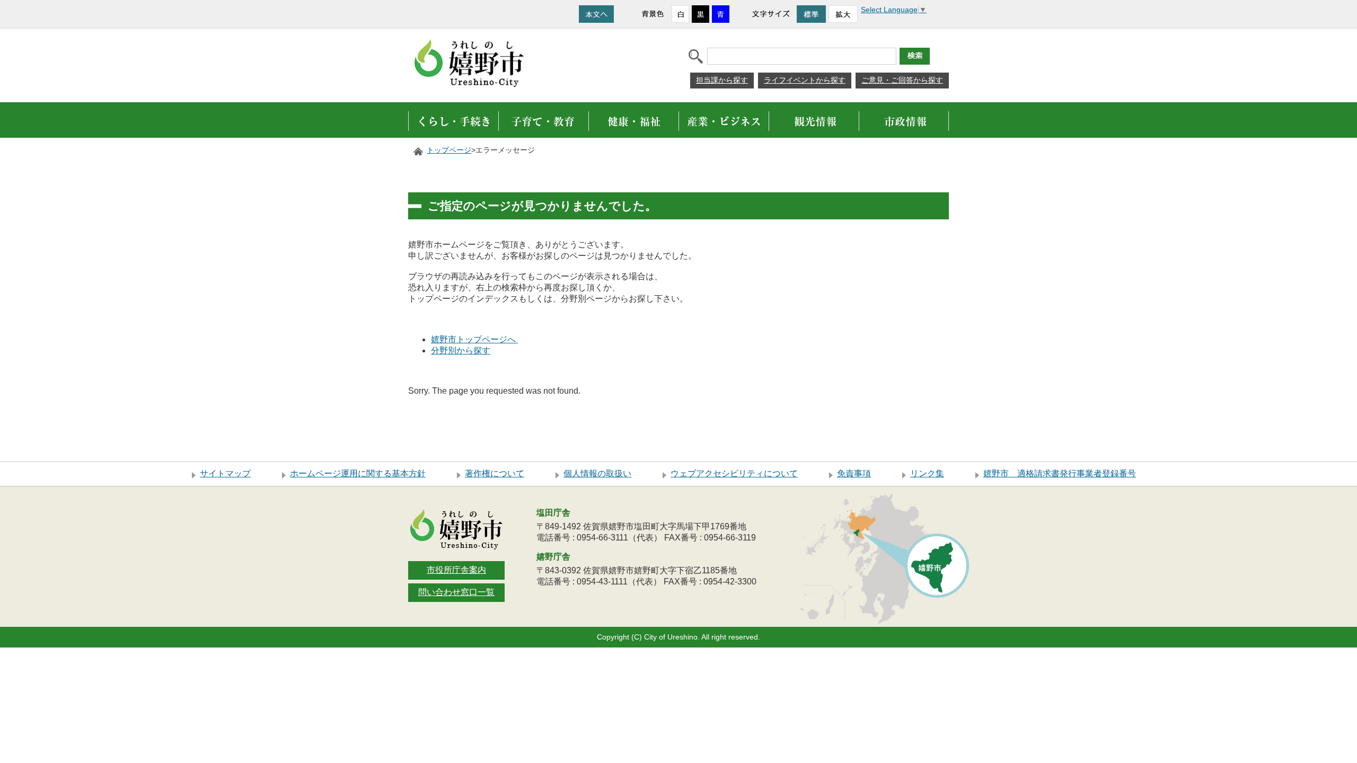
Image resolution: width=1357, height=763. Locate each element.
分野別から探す (460, 350)
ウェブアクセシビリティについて (734, 473)
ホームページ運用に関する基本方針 (358, 473)
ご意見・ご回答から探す (902, 80)
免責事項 (854, 473)
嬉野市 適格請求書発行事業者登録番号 (1059, 473)
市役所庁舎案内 (456, 569)
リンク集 (927, 473)
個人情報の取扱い (597, 473)
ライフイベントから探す (804, 80)
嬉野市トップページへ (474, 339)
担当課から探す (722, 80)
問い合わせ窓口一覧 (456, 592)
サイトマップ (225, 473)
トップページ (449, 150)
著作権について (494, 473)
